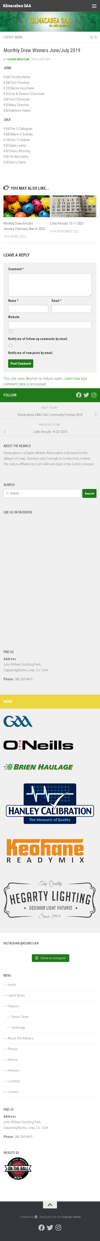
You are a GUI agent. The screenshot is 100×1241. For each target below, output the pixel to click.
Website (14, 317)
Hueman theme (71, 1217)
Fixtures (13, 1006)
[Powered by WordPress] (35, 1216)
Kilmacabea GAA (17, 5)
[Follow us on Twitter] (86, 395)
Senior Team (20, 1017)
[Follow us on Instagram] (94, 395)
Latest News (13, 37)
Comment (16, 269)
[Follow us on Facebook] (79, 395)
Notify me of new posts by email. (30, 353)
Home (12, 985)
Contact (13, 1092)
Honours (14, 1070)
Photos (12, 1049)
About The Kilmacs (20, 1038)
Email (56, 301)
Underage (18, 1027)
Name (13, 301)
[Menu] (94, 6)
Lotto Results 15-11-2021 (67, 223)
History (12, 1060)
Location (14, 1081)
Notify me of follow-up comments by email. (38, 339)
